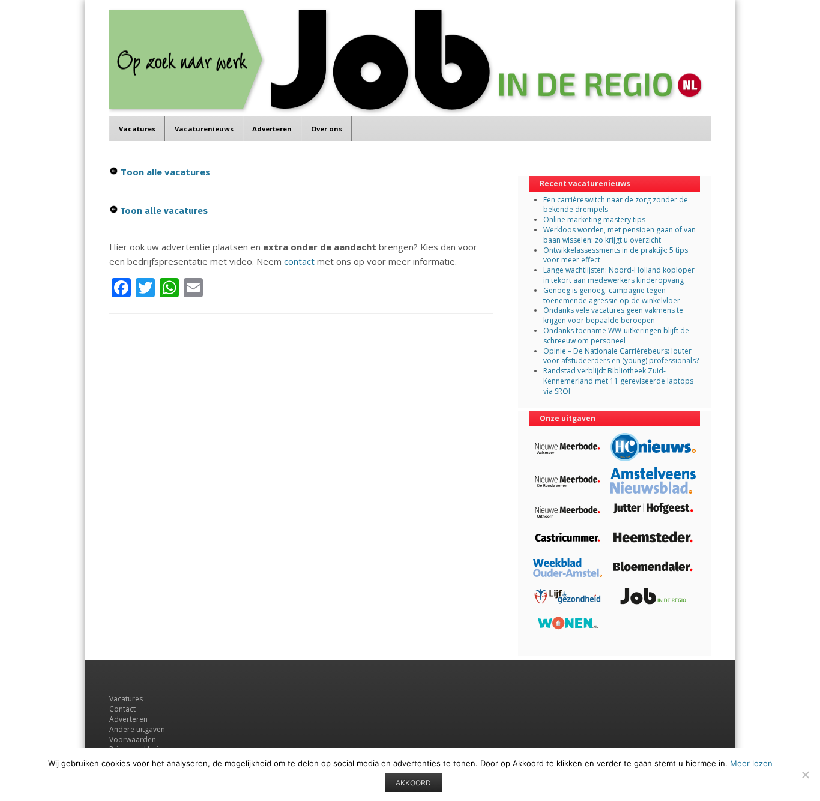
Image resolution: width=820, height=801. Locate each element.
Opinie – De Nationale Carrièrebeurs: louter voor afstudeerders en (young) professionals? (621, 356)
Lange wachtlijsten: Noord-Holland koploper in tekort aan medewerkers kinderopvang (619, 275)
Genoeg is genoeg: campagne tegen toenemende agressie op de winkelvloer (611, 295)
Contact (122, 709)
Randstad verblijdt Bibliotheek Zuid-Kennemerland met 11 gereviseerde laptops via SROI (618, 381)
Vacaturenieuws (204, 128)
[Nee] (805, 775)
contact (299, 261)
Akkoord (413, 782)
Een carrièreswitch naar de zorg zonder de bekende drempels (615, 205)
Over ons (326, 128)
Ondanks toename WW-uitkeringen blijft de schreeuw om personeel (616, 335)
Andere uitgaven (137, 729)
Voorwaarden (132, 739)
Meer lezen (751, 763)
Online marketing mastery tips (594, 219)
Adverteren (272, 128)
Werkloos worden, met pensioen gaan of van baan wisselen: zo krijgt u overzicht (619, 235)
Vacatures (137, 128)
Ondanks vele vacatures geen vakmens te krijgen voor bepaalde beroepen (613, 315)
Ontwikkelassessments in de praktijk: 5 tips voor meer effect (615, 255)
